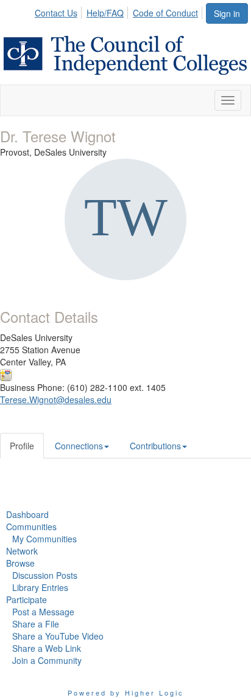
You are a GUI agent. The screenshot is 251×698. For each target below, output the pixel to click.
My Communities (44, 539)
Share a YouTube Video (58, 636)
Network (22, 551)
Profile (22, 446)
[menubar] (120, 11)
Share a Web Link (46, 648)
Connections (79, 446)
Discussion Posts (44, 575)
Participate (26, 599)
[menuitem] (59, 11)
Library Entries (40, 587)
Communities (31, 526)
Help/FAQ (105, 13)
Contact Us (56, 13)
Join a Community (47, 660)
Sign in (227, 13)
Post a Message (43, 612)
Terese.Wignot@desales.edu (55, 399)
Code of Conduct (165, 13)
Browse (20, 563)
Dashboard (27, 514)
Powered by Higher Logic (126, 692)
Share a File (35, 624)
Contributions (155, 446)
